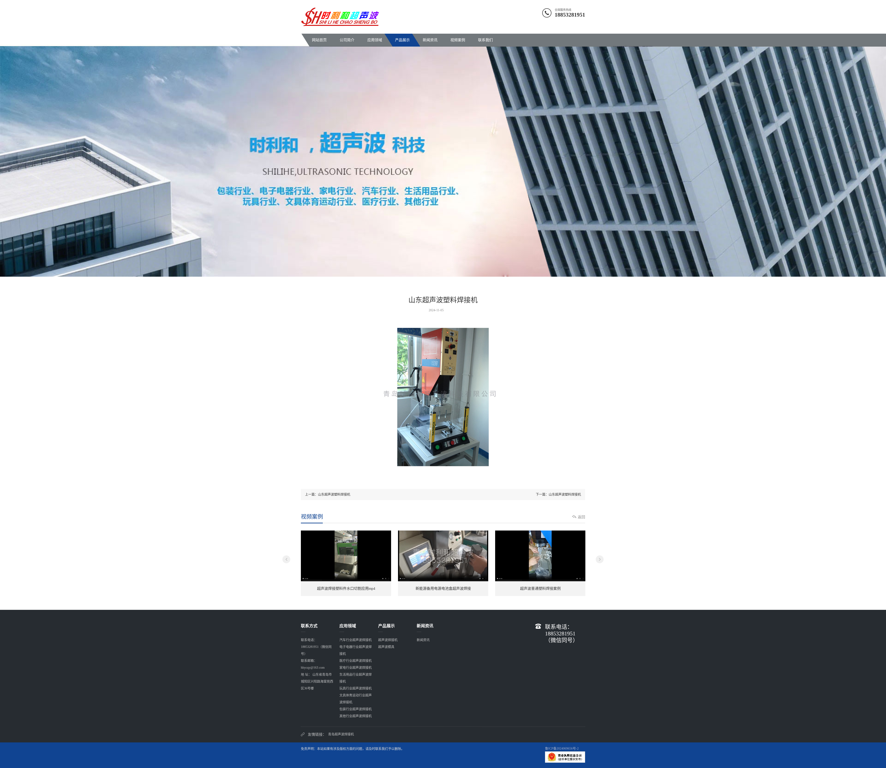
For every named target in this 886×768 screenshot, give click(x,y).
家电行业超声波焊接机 (355, 667)
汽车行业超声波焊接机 (355, 640)
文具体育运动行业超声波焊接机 (355, 699)
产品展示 (402, 40)
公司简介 (347, 40)
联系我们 (485, 40)
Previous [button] (286, 559)
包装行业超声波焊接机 (355, 709)
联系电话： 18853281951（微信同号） (316, 646)
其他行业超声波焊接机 (355, 716)
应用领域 (374, 40)
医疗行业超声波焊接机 (355, 660)
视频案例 (457, 40)
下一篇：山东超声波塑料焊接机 (558, 494)
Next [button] (600, 559)
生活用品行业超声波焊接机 (355, 678)
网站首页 (319, 40)
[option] (346, 563)
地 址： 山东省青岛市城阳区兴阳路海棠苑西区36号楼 (317, 681)
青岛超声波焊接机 (341, 734)
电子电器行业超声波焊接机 (355, 650)
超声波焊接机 (388, 640)
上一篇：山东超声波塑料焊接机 (327, 494)
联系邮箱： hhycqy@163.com (313, 664)
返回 (581, 517)
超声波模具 (386, 647)
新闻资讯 (430, 40)
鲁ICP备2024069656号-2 (562, 748)
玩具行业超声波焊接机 (355, 688)
